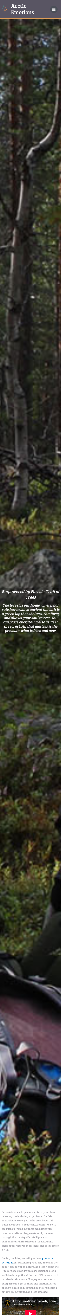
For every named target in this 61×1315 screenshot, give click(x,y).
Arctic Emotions (22, 9)
